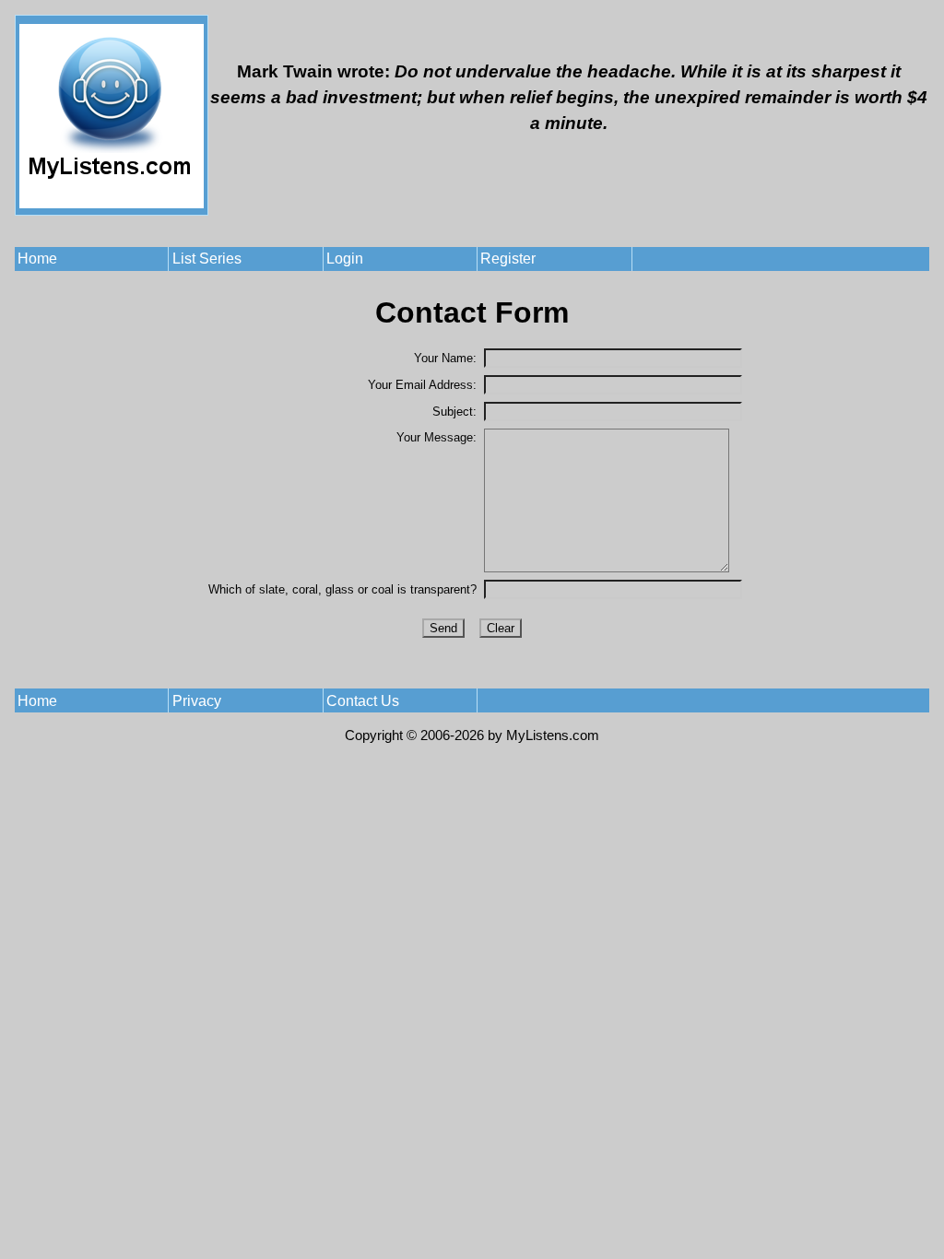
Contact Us (362, 701)
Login (344, 258)
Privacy (196, 701)
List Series (207, 258)
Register (508, 258)
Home (37, 258)
